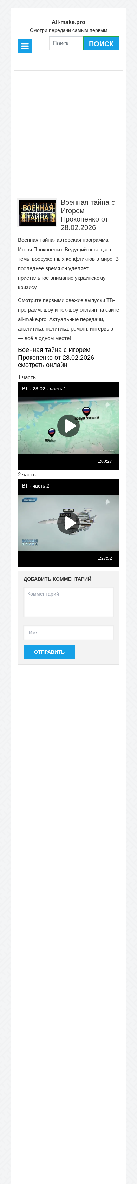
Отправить (49, 652)
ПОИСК (101, 44)
